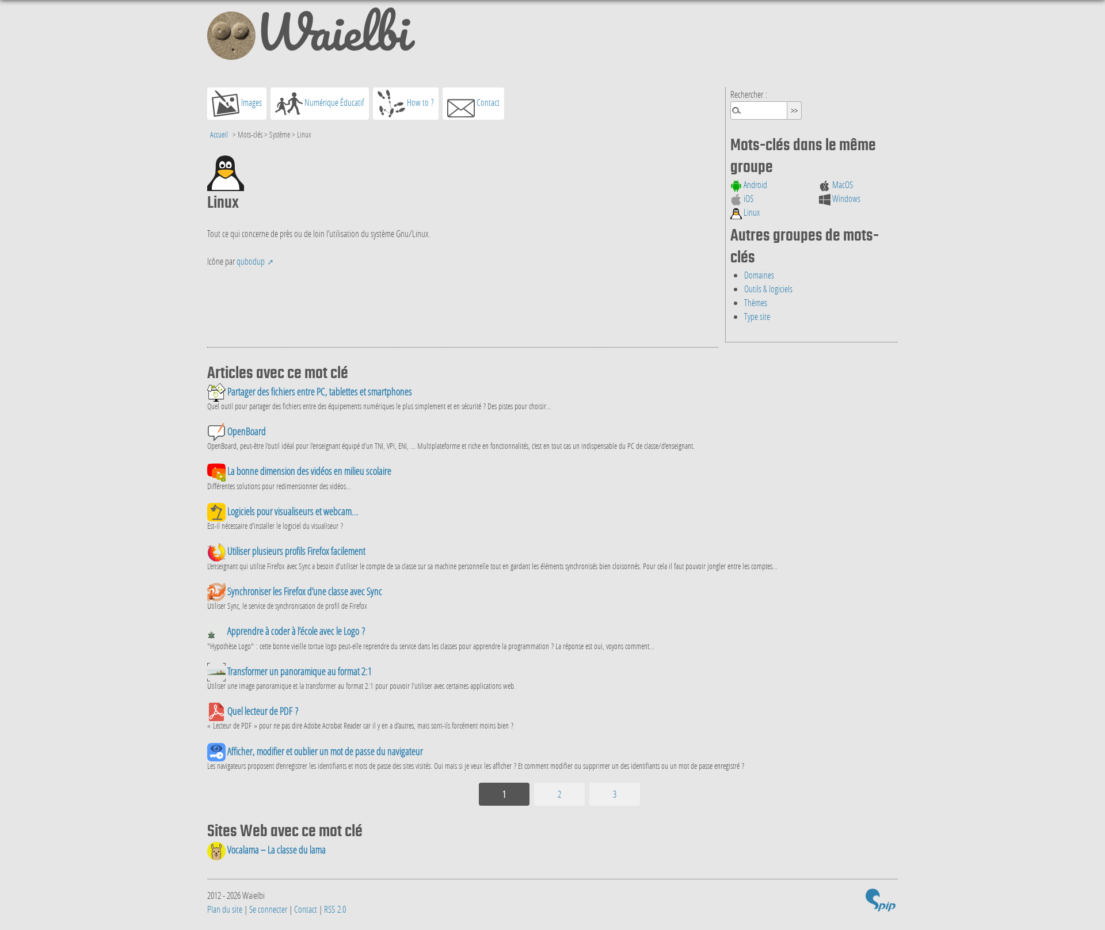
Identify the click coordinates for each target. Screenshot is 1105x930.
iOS (747, 198)
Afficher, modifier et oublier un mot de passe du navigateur (324, 751)
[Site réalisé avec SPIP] (880, 902)
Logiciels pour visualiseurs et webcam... (292, 511)
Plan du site (224, 909)
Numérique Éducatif (333, 102)
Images (250, 102)
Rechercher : (748, 94)
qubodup (251, 261)
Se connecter (268, 909)
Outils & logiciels (768, 289)
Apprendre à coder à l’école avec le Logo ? (295, 631)
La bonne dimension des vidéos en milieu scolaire (308, 471)
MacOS (841, 184)
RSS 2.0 (335, 909)
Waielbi (332, 37)
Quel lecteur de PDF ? (262, 711)
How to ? (419, 102)
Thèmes (755, 302)
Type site (757, 316)
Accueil (219, 134)
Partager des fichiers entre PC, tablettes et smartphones (319, 391)
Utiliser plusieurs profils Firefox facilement (295, 551)
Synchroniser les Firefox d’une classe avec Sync (304, 591)
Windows (845, 198)
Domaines (759, 275)
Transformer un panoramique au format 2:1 (299, 671)
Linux (751, 212)
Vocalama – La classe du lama (276, 849)
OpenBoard (246, 431)
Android (754, 184)
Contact (487, 102)
